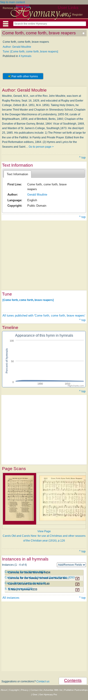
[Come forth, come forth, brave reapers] (28, 299)
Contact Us (36, 690)
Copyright (14, 690)
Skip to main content (12, 2)
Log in (63, 14)
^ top (82, 157)
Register (77, 14)
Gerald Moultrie (37, 194)
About (4, 690)
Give (34, 694)
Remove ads (10, 8)
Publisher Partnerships (76, 690)
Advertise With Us (53, 690)
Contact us (42, 681)
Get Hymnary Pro (48, 694)
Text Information (17, 174)
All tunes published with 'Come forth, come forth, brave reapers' (43, 315)
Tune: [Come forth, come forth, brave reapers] (30, 51)
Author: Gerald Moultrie (17, 46)
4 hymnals (25, 56)
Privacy (24, 690)
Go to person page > (41, 146)
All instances (10, 597)
